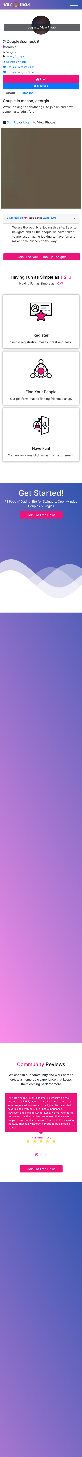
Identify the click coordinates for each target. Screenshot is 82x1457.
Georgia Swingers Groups (21, 72)
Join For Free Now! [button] (41, 515)
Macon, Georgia (15, 56)
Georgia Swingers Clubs (20, 67)
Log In (28, 122)
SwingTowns (49, 217)
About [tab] (10, 93)
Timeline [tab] (27, 93)
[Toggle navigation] (75, 4)
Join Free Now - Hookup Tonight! (42, 257)
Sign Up (13, 122)
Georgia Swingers (16, 61)
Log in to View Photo (42, 27)
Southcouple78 (15, 217)
